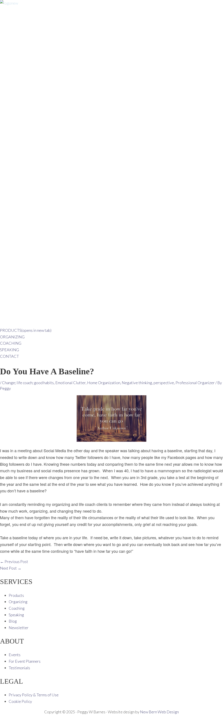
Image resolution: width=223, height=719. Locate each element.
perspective (164, 382)
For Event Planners (25, 661)
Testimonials (19, 667)
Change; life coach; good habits (28, 382)
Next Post (10, 568)
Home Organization (103, 382)
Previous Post (14, 561)
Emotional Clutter (70, 382)
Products (16, 595)
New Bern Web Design (159, 711)
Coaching (17, 608)
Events (14, 654)
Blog (13, 621)
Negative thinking (137, 382)
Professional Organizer (195, 382)
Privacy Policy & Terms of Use (34, 694)
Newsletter (19, 627)
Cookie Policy (20, 701)
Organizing (18, 601)
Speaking (16, 614)
